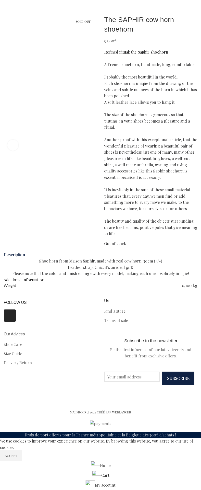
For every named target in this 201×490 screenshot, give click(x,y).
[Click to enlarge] (12, 145)
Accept (11, 456)
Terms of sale (116, 320)
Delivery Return (18, 362)
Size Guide (13, 353)
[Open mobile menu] (195, 7)
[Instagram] (10, 315)
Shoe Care (13, 344)
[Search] (5, 7)
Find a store (115, 311)
